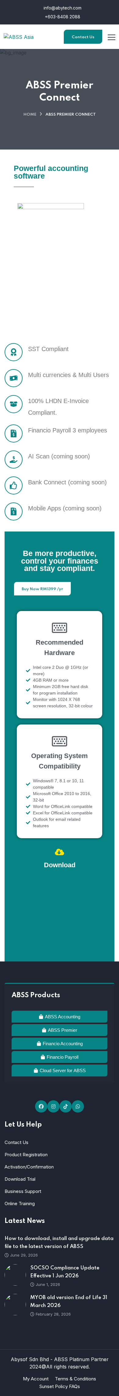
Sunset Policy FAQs (59, 1386)
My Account (36, 1379)
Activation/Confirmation (29, 1167)
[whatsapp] (78, 1106)
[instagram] (53, 1106)
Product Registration (26, 1154)
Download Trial (20, 1179)
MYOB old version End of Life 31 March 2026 (68, 1301)
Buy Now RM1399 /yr (42, 589)
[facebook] (41, 1106)
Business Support (23, 1191)
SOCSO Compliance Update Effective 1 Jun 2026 (64, 1272)
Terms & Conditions (75, 1379)
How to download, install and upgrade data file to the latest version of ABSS (59, 1242)
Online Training (20, 1203)
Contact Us (83, 37)
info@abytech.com (61, 7)
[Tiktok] (66, 1106)
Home (29, 115)
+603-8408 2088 (62, 16)
